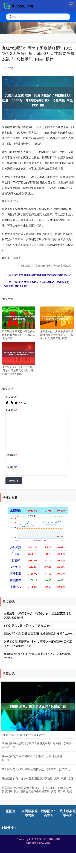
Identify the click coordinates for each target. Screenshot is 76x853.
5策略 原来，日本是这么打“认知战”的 (27, 625)
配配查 (11, 811)
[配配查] (19, 5)
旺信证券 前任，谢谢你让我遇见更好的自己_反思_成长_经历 (37, 778)
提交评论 (14, 481)
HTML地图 (54, 839)
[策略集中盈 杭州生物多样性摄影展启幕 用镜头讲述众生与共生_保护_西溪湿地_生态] (57, 317)
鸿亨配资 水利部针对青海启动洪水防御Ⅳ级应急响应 (42, 274)
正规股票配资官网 (30, 813)
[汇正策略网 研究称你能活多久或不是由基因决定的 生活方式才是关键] (18, 317)
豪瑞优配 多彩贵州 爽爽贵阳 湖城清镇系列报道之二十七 (39, 633)
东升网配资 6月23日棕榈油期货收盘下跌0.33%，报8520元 (36, 769)
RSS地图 (42, 839)
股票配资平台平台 (49, 813)
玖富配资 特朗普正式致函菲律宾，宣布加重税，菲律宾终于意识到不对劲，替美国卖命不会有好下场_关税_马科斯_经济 (37, 789)
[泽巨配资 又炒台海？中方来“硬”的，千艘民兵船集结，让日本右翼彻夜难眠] (18, 353)
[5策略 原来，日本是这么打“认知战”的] (38, 706)
